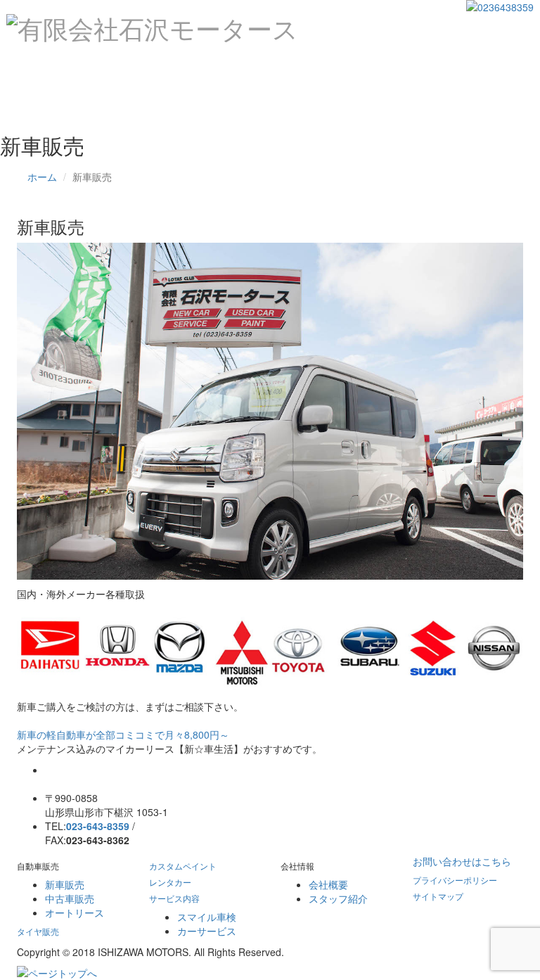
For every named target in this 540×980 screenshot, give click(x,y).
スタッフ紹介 (338, 898)
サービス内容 (174, 898)
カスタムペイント (262, 67)
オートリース (74, 912)
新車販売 (64, 884)
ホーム (46, 67)
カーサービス (206, 931)
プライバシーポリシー (455, 880)
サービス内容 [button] (422, 67)
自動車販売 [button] (106, 67)
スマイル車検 (206, 917)
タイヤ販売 (177, 67)
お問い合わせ (61, 102)
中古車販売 (69, 898)
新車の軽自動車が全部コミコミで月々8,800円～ (123, 734)
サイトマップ (438, 896)
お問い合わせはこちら (462, 861)
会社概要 (328, 884)
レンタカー (347, 67)
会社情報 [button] (493, 67)
